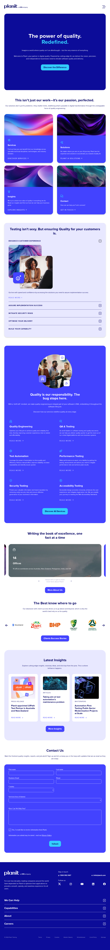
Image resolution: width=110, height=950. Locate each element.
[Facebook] (104, 884)
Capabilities (11, 908)
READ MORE (15, 441)
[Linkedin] (93, 884)
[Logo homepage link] (17, 873)
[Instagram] (71, 884)
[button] (39, 581)
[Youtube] (82, 884)
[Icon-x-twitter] (59, 884)
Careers (8, 923)
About (7, 915)
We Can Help (11, 900)
